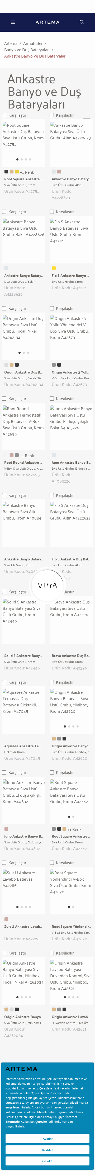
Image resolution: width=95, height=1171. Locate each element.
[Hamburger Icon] (13, 22)
